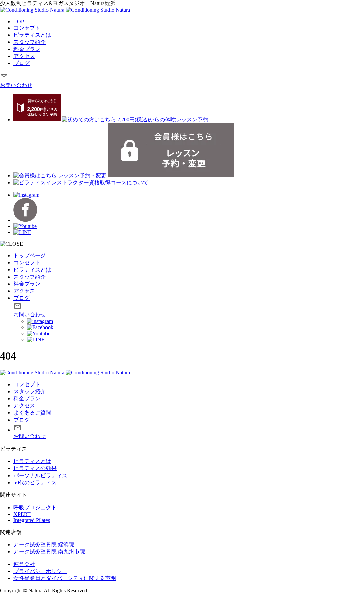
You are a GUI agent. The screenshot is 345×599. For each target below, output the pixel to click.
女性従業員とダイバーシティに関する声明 (64, 578)
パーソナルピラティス (40, 475)
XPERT (22, 514)
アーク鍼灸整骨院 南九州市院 (49, 551)
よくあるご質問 (32, 413)
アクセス (24, 56)
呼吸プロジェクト (35, 507)
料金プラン (26, 49)
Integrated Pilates (31, 520)
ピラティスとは (32, 35)
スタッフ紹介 (29, 42)
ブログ (21, 63)
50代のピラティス (35, 482)
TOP (18, 21)
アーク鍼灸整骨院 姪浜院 (43, 544)
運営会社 (24, 564)
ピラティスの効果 (35, 468)
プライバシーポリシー (40, 571)
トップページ (29, 255)
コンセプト (26, 28)
